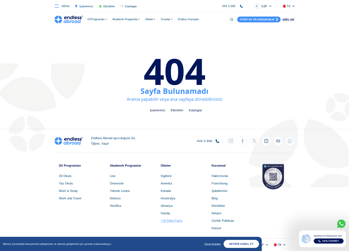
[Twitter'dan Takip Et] (254, 141)
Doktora (115, 198)
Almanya (167, 206)
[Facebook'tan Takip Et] (242, 141)
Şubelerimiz (157, 110)
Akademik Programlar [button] (125, 19)
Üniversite (117, 183)
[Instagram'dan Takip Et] (230, 141)
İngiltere (166, 176)
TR (288, 6)
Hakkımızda (220, 176)
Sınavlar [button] (165, 19)
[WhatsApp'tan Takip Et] (289, 141)
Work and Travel (70, 198)
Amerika (166, 183)
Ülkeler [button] (149, 19)
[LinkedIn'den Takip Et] (266, 141)
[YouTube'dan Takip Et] (278, 141)
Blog (215, 198)
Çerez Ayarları (212, 243)
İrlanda (165, 213)
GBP (261, 6)
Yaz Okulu (66, 183)
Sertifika (115, 206)
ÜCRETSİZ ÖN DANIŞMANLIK (257, 19)
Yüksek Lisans (120, 191)
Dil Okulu (65, 176)
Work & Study (68, 191)
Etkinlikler (177, 110)
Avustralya (168, 198)
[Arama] (231, 19)
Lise (112, 176)
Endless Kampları (188, 19)
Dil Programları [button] (96, 19)
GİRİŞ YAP (288, 19)
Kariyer (216, 228)
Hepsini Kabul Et (241, 243)
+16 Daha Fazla (171, 220)
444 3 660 (229, 6)
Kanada (166, 191)
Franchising (219, 183)
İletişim (216, 213)
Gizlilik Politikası (223, 220)
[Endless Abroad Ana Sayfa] (69, 19)
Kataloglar (195, 110)
